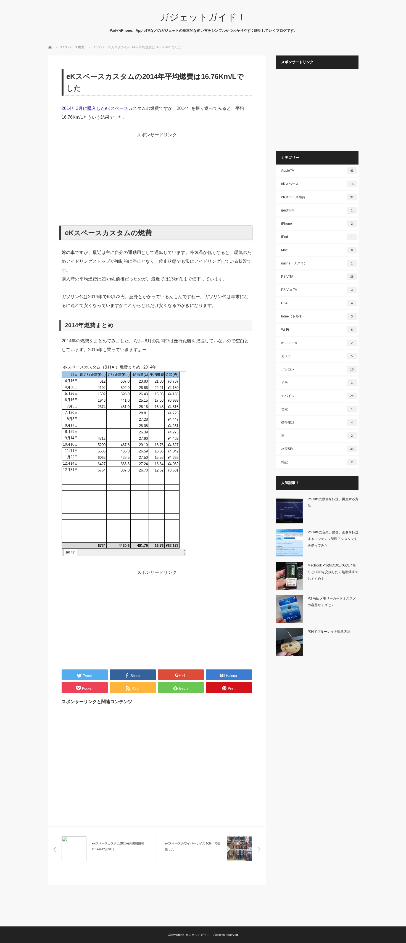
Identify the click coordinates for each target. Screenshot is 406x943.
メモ (317, 383)
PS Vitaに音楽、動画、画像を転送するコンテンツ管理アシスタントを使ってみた (333, 538)
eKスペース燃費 (317, 197)
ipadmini (317, 210)
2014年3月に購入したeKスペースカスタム (104, 108)
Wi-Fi (317, 330)
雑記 (317, 462)
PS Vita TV (317, 290)
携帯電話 (317, 422)
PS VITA (317, 277)
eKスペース (317, 184)
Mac (317, 250)
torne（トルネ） (317, 316)
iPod (317, 237)
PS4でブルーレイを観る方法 (329, 632)
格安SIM (317, 449)
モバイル (317, 396)
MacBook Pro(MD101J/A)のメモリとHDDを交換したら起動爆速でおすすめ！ (333, 572)
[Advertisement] (157, 178)
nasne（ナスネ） (317, 263)
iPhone (317, 224)
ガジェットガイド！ (203, 17)
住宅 (317, 409)
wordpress (317, 343)
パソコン (317, 369)
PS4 (317, 303)
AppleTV (317, 171)
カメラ (317, 356)
